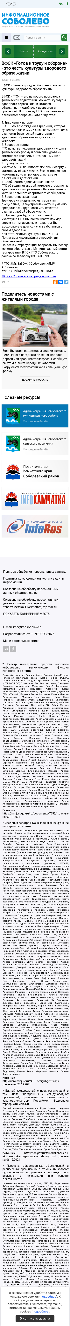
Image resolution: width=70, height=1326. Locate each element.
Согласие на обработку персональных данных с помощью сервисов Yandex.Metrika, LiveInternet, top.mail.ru (30, 603)
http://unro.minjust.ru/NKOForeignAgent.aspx (31, 1081)
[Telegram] (66, 282)
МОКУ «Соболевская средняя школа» (29, 276)
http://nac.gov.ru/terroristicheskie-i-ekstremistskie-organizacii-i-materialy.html (36, 1154)
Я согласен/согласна (35, 1318)
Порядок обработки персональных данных (34, 571)
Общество (45, 51)
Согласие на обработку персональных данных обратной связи (30, 591)
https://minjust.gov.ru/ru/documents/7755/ (30, 813)
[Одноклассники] (55, 282)
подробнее (48, 1296)
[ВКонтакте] (60, 282)
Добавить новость (35, 379)
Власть (24, 51)
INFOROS (40, 634)
